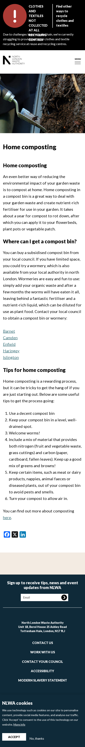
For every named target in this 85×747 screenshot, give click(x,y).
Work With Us (42, 652)
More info (19, 724)
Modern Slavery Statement (42, 680)
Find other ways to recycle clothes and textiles (65, 15)
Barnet (9, 331)
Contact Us (42, 643)
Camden (10, 337)
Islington (11, 357)
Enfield (9, 344)
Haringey (11, 350)
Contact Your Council (42, 661)
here (7, 517)
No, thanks (36, 738)
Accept (14, 737)
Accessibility (42, 671)
